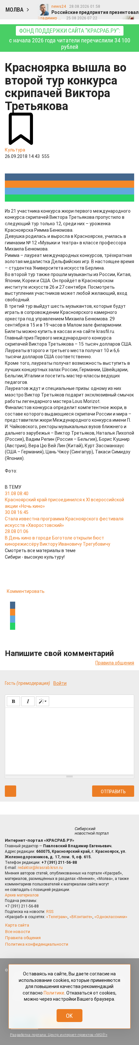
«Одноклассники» (110, 917)
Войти (60, 683)
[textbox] (69, 740)
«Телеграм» (57, 917)
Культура (15, 149)
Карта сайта (17, 925)
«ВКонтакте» (81, 917)
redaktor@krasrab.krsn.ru (40, 867)
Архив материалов (22, 895)
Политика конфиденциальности (36, 944)
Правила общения (114, 662)
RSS (49, 911)
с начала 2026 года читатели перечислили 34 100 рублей (69, 38)
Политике (54, 992)
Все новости (17, 931)
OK (69, 1015)
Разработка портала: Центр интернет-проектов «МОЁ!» (58, 1035)
